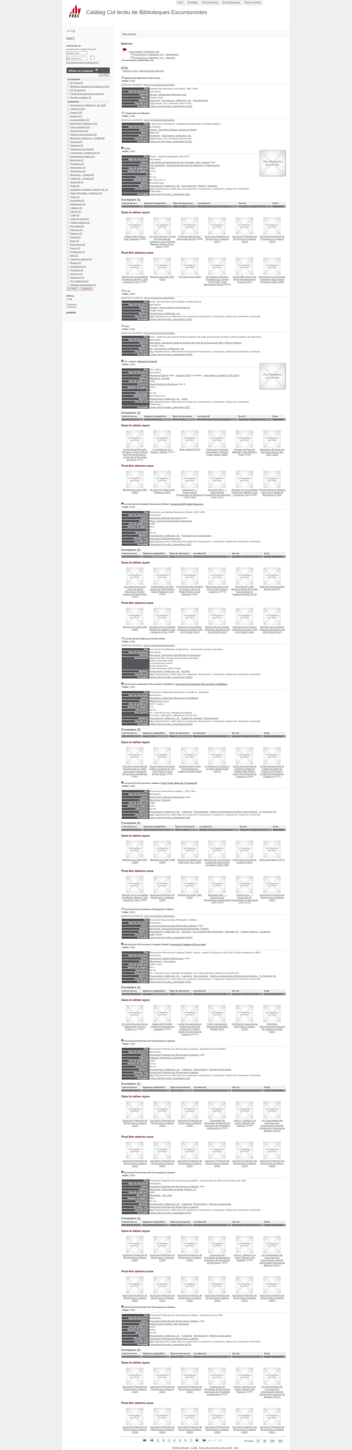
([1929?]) (272, 588)
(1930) (162, 897)
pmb (236, 1448)
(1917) (217, 239)
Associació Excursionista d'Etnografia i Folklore (173, 926)
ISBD (132, 81)
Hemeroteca (210, 2)
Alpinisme (155, 100)
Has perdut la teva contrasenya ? (82, 62)
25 (258, 1441)
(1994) (162, 491)
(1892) (189, 769)
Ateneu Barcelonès (186, 239)
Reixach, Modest (158, 452)
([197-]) (217, 769)
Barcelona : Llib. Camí (161, 1195)
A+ (74, 31)
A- (68, 31)
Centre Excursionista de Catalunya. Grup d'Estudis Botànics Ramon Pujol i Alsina (162, 241)
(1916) (272, 897)
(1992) (162, 278)
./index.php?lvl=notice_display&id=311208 (171, 106)
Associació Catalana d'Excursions (188, 944)
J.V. (135, 1029)
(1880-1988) (272, 279)
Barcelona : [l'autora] (160, 800)
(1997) (244, 279)
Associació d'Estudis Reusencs (186, 504)
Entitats (192, 2)
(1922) (162, 1123)
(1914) (244, 629)
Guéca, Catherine (218, 590)
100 (272, 1441)
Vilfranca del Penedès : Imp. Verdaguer (169, 1324)
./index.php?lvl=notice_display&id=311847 (171, 319)
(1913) (217, 629)
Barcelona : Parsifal (159, 378)
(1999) (162, 861)
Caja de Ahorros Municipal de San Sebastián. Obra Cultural (179, 162)
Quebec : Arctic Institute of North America (170, 307)
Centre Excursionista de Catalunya (244, 775)
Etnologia (186, 931)
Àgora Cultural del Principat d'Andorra (135, 453)
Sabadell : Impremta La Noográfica (167, 1058)
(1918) (272, 239)
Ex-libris (186, 671)
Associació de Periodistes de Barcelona (217, 1127)
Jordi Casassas (131, 239)
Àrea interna (253, 2)
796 (152, 103)
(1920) (134, 1258)
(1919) (244, 239)
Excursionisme (200, 100)
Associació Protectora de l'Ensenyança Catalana (174, 1055)
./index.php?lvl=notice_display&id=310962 (171, 677)
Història (202, 186)
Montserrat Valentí (147, 361)
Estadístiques (231, 2)
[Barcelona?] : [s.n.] (159, 701)
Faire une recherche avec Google (215, 1448)
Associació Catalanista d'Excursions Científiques (201, 684)
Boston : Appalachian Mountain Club (168, 94)
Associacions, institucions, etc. (144, 51)
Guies (185, 399)
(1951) (244, 861)
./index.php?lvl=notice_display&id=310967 (171, 937)
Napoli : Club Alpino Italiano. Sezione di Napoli (173, 130)
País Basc (212, 186)
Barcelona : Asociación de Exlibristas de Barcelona (175, 655)
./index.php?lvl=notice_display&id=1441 (170, 1078)
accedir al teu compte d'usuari (81, 49)
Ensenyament (200, 1069)
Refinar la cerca (130, 71)
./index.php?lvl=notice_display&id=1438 (170, 817)
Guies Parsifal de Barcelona (164, 384)
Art (151, 348)
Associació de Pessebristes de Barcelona (189, 493)
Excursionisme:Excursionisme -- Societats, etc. (216, 931)
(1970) (244, 590)
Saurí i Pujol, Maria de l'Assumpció (179, 783)
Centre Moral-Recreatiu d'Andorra (135, 458)
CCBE (194, 1448)
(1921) (189, 1163)
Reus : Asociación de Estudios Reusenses (171, 521)
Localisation (73, 79)
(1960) (189, 277)
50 (265, 1441)
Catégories (73, 101)
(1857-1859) (272, 452)
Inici (180, 2)
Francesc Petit (183, 375)
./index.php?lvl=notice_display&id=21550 (170, 544)
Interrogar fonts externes (152, 71)
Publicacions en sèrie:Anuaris (196, 535)
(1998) (134, 861)
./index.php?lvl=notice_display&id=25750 (170, 1213)
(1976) (217, 1027)
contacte (71, 312)
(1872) (272, 860)
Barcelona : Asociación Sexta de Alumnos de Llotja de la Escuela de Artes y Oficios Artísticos (195, 343)
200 (280, 1441)
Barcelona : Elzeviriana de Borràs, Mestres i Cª (173, 1189)
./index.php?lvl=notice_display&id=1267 (170, 407)
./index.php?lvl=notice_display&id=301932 (171, 724)
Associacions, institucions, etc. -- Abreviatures (156, 54)
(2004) (189, 449)
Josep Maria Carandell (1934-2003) (221, 375)
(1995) (190, 861)
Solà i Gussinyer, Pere (135, 280)
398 (152, 934)
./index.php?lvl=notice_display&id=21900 (170, 982)
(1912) (190, 629)
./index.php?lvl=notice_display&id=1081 (170, 194)
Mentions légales (180, 1448)
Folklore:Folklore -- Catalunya (255, 931)
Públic (125, 81)
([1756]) (272, 492)
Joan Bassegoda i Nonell (215, 283)
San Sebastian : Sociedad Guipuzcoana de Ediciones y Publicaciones (185, 165)
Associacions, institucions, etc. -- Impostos (154, 57)
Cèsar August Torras (162, 772)
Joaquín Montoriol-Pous (135, 594)
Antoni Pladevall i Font (162, 592)
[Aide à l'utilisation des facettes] (96, 70)
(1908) (217, 452)
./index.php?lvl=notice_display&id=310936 (171, 354)
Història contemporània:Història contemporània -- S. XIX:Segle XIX (243, 812)
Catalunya (187, 812)
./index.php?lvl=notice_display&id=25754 (170, 1344)
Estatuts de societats (192, 718)
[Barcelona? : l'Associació (162, 961)
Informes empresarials (220, 1069)
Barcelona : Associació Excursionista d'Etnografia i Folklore (179, 928)
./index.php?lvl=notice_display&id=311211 (171, 141)
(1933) (244, 1163)
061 (152, 189)
